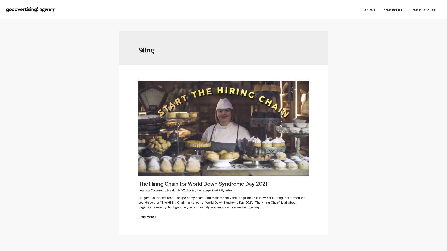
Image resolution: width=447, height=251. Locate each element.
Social (191, 190)
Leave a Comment (151, 190)
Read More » (147, 217)
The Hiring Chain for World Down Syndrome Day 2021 (202, 183)
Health (172, 190)
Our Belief (393, 9)
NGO (181, 190)
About (370, 9)
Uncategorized (207, 190)
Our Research (424, 9)
